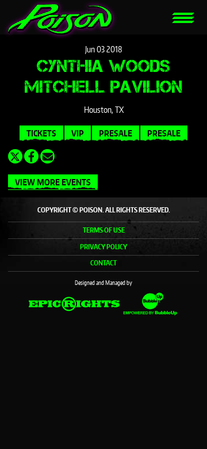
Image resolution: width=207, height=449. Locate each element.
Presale (115, 133)
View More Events (53, 182)
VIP (77, 133)
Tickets (41, 133)
